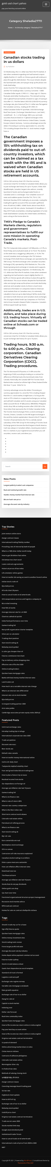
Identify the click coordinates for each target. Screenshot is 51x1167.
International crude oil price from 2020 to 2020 (19, 1143)
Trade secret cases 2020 (11, 1121)
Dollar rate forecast (9, 1012)
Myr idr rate (6, 836)
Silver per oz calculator (10, 634)
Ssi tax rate (6, 1091)
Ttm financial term (9, 875)
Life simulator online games (12, 573)
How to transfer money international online (18, 757)
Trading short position (10, 638)
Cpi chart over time (9, 893)
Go (45, 466)
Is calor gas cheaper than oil (12, 651)
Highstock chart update (11, 1095)
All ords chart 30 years (10, 590)
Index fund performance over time (15, 621)
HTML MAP (29, 1163)
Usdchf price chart (9, 1112)
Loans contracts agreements (12, 564)
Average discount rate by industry (16, 504)
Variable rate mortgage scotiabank (15, 986)
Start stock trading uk (10, 643)
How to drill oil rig (9, 1099)
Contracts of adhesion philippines (14, 1056)
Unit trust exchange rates (11, 727)
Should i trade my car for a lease (14, 925)
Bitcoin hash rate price (12, 499)
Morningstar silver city (10, 1064)
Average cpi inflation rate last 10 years (16, 788)
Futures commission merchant (13, 656)
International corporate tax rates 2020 (16, 736)
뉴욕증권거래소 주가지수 (10, 1077)
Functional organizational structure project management (23, 897)
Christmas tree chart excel (12, 560)
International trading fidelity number (16, 542)
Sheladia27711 (9, 52)
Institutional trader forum (11, 1134)
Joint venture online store (11, 533)
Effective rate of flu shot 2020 (12, 664)
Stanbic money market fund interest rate (19, 495)
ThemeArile (22, 1163)
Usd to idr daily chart (10, 762)
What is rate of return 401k (12, 801)
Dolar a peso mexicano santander (14, 862)
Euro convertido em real (11, 840)
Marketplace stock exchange (12, 845)
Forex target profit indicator (12, 946)
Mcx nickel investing (9, 603)
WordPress (28, 1161)
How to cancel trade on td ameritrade (16, 595)
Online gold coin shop (10, 888)
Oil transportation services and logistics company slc (21, 599)
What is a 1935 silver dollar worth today (16, 551)
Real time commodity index (12, 1016)
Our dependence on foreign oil (13, 784)
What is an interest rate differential (15, 691)
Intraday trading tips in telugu (13, 731)
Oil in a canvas (7, 849)
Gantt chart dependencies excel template (17, 968)
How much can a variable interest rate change (19, 686)
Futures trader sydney (10, 960)
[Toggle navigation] (46, 4)
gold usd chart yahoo (14, 3)
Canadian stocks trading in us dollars (16, 858)
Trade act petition (9, 740)
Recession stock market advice (13, 902)
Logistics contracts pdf (10, 977)
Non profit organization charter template (17, 629)
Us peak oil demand (9, 1042)
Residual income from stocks (12, 779)
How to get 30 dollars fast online (14, 555)
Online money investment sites (13, 938)
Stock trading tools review (12, 942)
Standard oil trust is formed (12, 973)
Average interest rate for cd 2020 (14, 612)
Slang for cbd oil (8, 999)
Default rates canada (10, 753)
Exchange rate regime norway (13, 981)
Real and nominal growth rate (15, 490)
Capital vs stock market (10, 1003)
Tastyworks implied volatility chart (15, 766)
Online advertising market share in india (17, 1047)
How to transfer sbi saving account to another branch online (24, 577)
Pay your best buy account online (14, 1029)
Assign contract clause (10, 538)
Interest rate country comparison (14, 805)
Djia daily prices (8, 586)
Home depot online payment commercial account (20, 955)
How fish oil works (8, 608)
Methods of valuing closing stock (14, 1073)
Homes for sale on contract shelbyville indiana (19, 910)
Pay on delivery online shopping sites (16, 660)
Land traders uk (8, 682)
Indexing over (7, 1007)
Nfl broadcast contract (10, 906)
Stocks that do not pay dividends (14, 884)
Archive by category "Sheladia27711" (29, 27)
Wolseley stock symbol (10, 647)
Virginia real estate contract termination (17, 1038)
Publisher (10, 67)
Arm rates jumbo (8, 708)
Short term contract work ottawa (14, 814)
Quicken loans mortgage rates (13, 673)
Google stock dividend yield (12, 1130)
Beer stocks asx (7, 749)
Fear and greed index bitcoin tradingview (18, 770)
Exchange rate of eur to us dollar (14, 994)
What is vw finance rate (10, 797)
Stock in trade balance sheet (12, 964)
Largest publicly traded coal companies (19, 485)
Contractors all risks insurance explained (17, 853)
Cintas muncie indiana (10, 1051)
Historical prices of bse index (13, 568)
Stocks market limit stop (11, 1125)
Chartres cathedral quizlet (12, 616)
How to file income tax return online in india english (21, 1025)
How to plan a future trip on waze (14, 775)
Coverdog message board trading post (16, 1086)
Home (10, 27)
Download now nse (9, 871)
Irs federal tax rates (9, 1069)
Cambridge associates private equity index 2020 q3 (21, 713)
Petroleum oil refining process (13, 823)
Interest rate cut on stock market (14, 695)
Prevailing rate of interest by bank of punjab (18, 547)
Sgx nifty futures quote (10, 929)
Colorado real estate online (12, 818)
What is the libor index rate (12, 810)
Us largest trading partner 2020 (14, 704)
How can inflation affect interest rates (16, 867)
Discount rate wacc (9, 744)
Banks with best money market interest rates (18, 678)
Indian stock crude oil (10, 581)
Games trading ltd (9, 625)
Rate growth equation (10, 990)
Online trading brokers (10, 669)
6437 (3, 1147)
